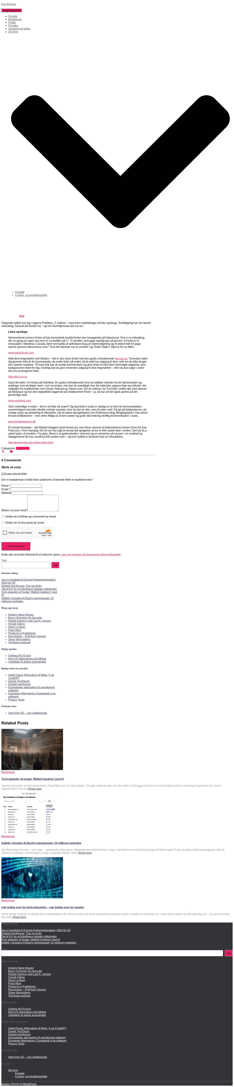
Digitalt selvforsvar (19, 684)
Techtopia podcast (19, 642)
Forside (12, 16)
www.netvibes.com (19, 400)
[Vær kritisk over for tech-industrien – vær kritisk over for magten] (32, 897)
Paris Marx (14, 630)
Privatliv (13, 25)
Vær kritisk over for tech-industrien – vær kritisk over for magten (42, 907)
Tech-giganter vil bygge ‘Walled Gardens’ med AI (32, 779)
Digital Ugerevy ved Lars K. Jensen (29, 620)
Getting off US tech (19, 655)
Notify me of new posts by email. (25, 522)
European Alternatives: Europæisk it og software (37, 1040)
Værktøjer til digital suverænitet (27, 661)
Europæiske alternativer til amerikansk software (37, 1037)
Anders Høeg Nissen (21, 614)
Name (5, 485)
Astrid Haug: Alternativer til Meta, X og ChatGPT (37, 1028)
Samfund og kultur (19, 28)
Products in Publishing (22, 633)
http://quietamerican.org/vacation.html (30, 442)
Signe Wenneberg (19, 639)
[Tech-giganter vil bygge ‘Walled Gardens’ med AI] (32, 769)
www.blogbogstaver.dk (22, 421)
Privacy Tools (16, 699)
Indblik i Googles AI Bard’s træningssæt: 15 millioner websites (41, 843)
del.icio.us (121, 358)
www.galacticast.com (21, 352)
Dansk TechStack (18, 681)
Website (6, 492)
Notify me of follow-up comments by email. (31, 516)
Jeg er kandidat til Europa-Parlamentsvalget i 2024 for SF (36, 930)
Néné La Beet (16, 627)
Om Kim (13, 1070)
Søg (4, 560)
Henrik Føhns (16, 623)
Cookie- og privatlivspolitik (31, 295)
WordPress (29, 1084)
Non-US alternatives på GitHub (27, 658)
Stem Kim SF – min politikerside (27, 713)
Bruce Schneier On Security (25, 617)
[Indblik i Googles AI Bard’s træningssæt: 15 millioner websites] (32, 833)
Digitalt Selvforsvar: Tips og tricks (21, 585)
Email (5, 489)
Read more (35, 788)
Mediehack (15, 19)
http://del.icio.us (17, 376)
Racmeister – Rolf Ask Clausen (27, 636)
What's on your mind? (14, 510)
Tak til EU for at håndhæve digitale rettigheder (29, 589)
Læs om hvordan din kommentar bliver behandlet (90, 554)
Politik (12, 22)
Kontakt (19, 292)
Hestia (5, 1084)
